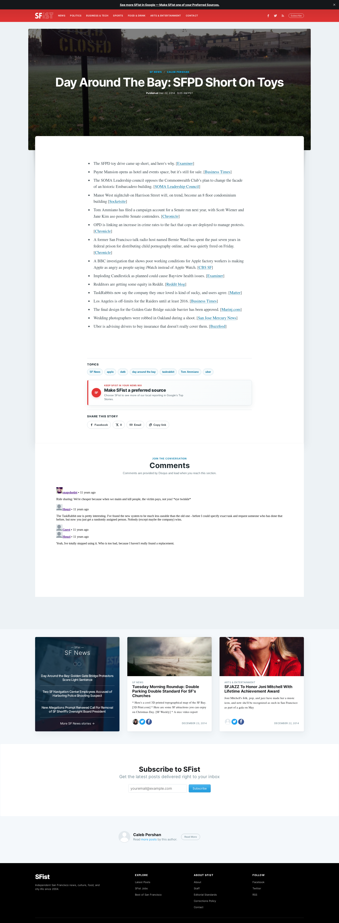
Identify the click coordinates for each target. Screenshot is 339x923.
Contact (192, 15)
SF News (156, 71)
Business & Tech (97, 15)
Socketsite (117, 201)
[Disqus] (169, 535)
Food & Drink (137, 15)
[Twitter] (275, 15)
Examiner (185, 163)
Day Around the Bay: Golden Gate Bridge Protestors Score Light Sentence (77, 678)
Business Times (217, 171)
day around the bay (144, 371)
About (197, 882)
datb (123, 371)
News (62, 15)
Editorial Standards (205, 894)
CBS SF (205, 267)
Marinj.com (230, 309)
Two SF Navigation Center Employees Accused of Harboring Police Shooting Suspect (77, 693)
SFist (42, 877)
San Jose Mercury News (217, 317)
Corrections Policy (205, 900)
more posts (149, 839)
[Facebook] (268, 15)
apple (110, 371)
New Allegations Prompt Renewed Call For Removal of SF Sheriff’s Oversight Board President (77, 709)
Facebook (258, 882)
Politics (75, 15)
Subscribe (296, 15)
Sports (118, 15)
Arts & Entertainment (165, 15)
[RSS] (284, 15)
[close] (334, 5)
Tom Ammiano (190, 371)
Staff (197, 888)
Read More (190, 836)
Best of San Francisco (148, 894)
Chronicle (170, 216)
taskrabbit (168, 371)
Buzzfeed (217, 326)
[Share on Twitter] (142, 721)
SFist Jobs (141, 888)
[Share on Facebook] (149, 721)
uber (208, 371)
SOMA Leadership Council (177, 186)
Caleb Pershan (178, 71)
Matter (235, 292)
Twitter (256, 888)
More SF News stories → (77, 723)
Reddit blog (175, 284)
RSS (254, 894)
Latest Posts (142, 882)
